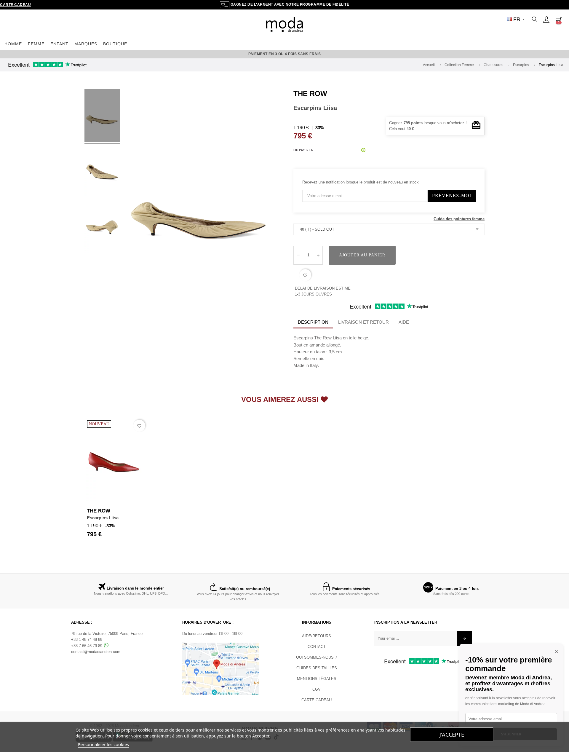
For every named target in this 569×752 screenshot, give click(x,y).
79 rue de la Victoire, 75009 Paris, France (107, 633)
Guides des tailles (316, 668)
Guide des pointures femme (459, 219)
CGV (316, 689)
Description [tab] (313, 322)
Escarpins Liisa (103, 517)
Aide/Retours (316, 636)
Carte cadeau (15, 5)
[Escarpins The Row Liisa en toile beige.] (102, 116)
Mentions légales (316, 678)
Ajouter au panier (362, 255)
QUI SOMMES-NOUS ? (316, 657)
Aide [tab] (404, 322)
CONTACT (317, 646)
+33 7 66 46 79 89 (87, 646)
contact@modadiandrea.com (95, 651)
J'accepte (451, 734)
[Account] (546, 19)
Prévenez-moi (451, 195)
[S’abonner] (464, 638)
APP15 (339, 54)
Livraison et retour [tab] (363, 322)
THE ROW (310, 94)
